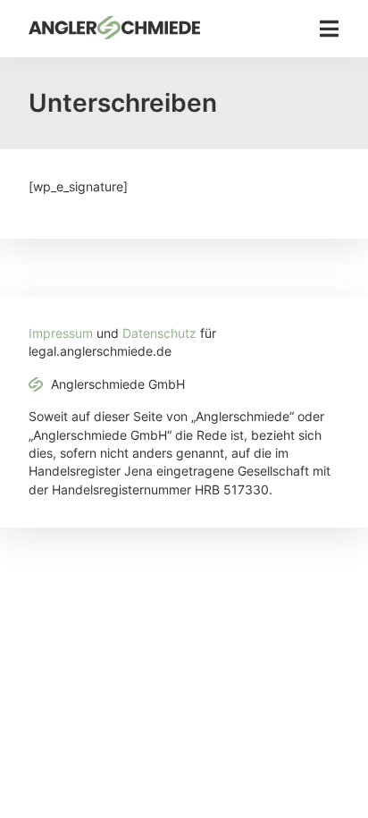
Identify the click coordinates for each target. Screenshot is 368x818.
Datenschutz (159, 333)
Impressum (61, 333)
